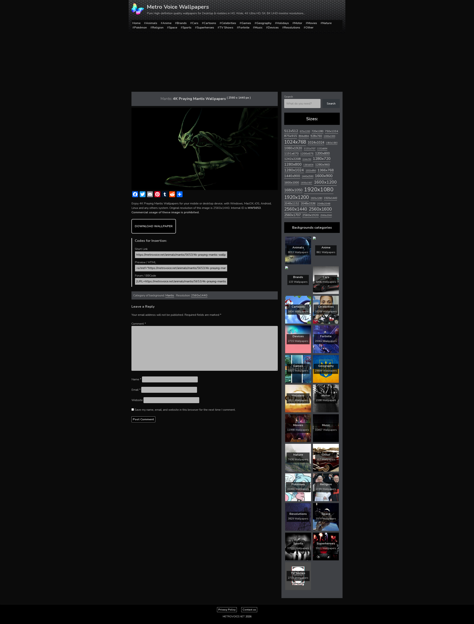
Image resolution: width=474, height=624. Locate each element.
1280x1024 (294, 170)
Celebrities (228, 23)
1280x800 (293, 164)
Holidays (283, 23)
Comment (138, 324)
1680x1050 (293, 190)
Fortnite (244, 28)
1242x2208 (292, 159)
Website (137, 400)
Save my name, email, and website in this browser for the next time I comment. (185, 410)
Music (259, 28)
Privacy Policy (227, 609)
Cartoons (210, 23)
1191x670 (291, 154)
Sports (187, 28)
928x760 (316, 136)
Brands (182, 23)
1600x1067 (306, 182)
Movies (312, 23)
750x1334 (331, 131)
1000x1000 (329, 136)
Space (173, 28)
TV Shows (226, 28)
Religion (157, 28)
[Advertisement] (237, 61)
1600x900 (324, 175)
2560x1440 (199, 295)
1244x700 (306, 159)
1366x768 (326, 170)
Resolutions (292, 28)
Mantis (169, 295)
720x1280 (317, 131)
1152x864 (322, 148)
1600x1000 (291, 183)
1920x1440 (330, 198)
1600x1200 (325, 182)
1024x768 (295, 142)
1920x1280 (316, 198)
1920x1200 (296, 197)
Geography (263, 23)
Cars (195, 23)
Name (136, 379)
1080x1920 (293, 148)
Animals (151, 23)
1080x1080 (331, 143)
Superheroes (205, 28)
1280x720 (322, 158)
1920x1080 (318, 189)
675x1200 (305, 131)
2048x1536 (308, 203)
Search (288, 97)
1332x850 (311, 170)
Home (136, 23)
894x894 (304, 136)
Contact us (249, 609)
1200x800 (322, 153)
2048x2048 (323, 203)
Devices (273, 28)
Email (136, 390)
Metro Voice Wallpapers (178, 7)
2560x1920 (310, 215)
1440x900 (292, 176)
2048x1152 (291, 203)
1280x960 (322, 164)
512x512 (291, 131)
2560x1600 (320, 209)
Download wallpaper (154, 226)
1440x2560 (307, 176)
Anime (167, 23)
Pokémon (140, 28)
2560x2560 (326, 215)
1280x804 (308, 165)
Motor (298, 23)
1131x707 (310, 148)
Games (246, 23)
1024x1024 (316, 142)
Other (309, 28)
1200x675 (306, 153)
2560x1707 (292, 215)
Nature (327, 23)
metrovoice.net (234, 616)
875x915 (290, 136)
